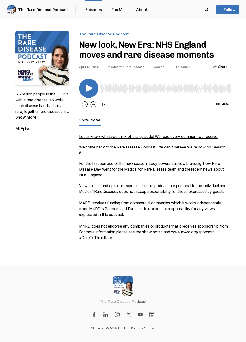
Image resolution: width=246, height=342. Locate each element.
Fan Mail (118, 9)
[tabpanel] (155, 189)
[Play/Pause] (88, 88)
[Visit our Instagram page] (117, 314)
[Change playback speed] (103, 104)
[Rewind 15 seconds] (84, 104)
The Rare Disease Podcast (43, 9)
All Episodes (26, 128)
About (141, 9)
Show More (26, 117)
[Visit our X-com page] (128, 314)
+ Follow (227, 9)
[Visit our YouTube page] (140, 314)
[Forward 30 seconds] (93, 104)
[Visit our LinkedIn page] (105, 314)
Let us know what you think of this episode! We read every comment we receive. (148, 136)
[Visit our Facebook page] (94, 314)
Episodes (93, 9)
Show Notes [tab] (90, 120)
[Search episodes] (207, 10)
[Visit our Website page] (151, 314)
